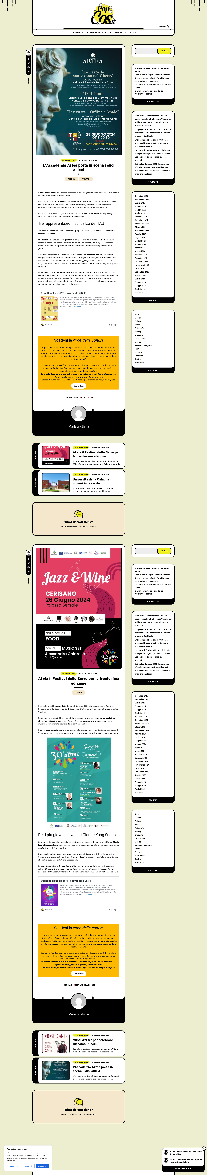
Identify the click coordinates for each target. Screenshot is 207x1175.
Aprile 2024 (140, 247)
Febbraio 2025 (141, 216)
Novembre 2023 (142, 265)
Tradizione (139, 362)
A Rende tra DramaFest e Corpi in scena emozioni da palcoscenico (152, 80)
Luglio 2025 (140, 203)
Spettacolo (140, 355)
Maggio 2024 (140, 244)
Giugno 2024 (140, 240)
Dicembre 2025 (141, 196)
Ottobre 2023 (141, 268)
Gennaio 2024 (141, 258)
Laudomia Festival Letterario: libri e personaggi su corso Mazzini (152, 157)
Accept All (42, 1166)
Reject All (28, 1166)
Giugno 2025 (140, 206)
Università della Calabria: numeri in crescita (91, 481)
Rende (84, 397)
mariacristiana (89, 160)
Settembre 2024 (142, 230)
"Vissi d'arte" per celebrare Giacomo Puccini (93, 1042)
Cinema (138, 317)
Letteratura (140, 338)
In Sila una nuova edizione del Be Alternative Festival (149, 92)
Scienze (138, 352)
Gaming (138, 331)
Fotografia (139, 328)
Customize (14, 1166)
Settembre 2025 (142, 199)
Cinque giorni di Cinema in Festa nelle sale (153, 129)
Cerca (164, 50)
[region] (28, 1158)
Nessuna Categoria (143, 345)
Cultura (138, 321)
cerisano (68, 985)
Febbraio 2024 (141, 254)
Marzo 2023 (140, 292)
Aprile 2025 (140, 213)
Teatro (85, 179)
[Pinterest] (28, 67)
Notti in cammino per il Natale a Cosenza (152, 74)
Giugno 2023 (140, 282)
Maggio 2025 (140, 209)
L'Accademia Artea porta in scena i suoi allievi (93, 1069)
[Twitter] (28, 63)
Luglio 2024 (140, 237)
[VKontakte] (28, 71)
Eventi (137, 324)
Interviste (139, 335)
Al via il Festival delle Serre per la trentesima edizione (96, 454)
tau (91, 397)
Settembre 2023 (142, 272)
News (137, 348)
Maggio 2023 (140, 285)
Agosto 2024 (140, 234)
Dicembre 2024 (141, 220)
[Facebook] (28, 59)
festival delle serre (85, 985)
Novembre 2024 (142, 223)
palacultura (72, 397)
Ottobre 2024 (141, 227)
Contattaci (79, 386)
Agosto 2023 (140, 275)
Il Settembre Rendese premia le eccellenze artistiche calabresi (152, 170)
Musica (71, 179)
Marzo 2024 (140, 251)
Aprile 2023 (140, 289)
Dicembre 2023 (141, 261)
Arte (137, 314)
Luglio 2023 (140, 278)
